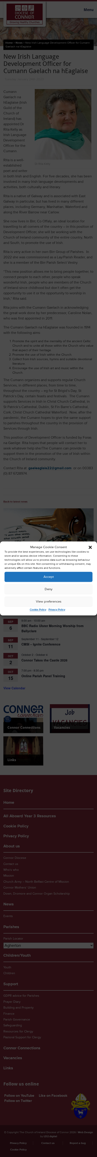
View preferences (48, 601)
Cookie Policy (38, 610)
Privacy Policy (56, 610)
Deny (48, 589)
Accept (49, 577)
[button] (90, 547)
